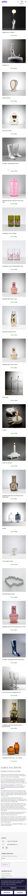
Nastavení (13, 888)
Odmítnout (7, 892)
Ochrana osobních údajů (6, 875)
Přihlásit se (5, 864)
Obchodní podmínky (5, 873)
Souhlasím (20, 892)
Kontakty (3, 877)
